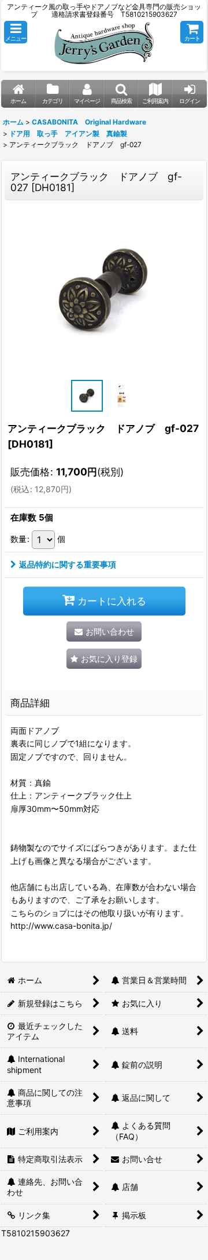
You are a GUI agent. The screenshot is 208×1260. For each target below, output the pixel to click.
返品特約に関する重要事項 (67, 564)
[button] (15, 32)
